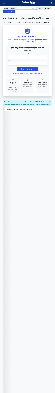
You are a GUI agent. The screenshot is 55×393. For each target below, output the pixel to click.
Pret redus (38, 22)
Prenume (31, 54)
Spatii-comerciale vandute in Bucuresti (29, 16)
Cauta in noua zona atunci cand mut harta (19, 109)
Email (10, 60)
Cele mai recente (28, 22)
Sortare (47, 22)
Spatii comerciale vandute (11, 16)
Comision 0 (9, 22)
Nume (10, 54)
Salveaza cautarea (9, 11)
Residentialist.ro (28, 3)
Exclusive (18, 22)
